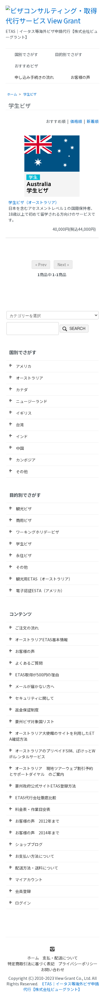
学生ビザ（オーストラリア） (33, 202)
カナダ (21, 389)
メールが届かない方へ (34, 686)
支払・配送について (60, 958)
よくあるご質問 (29, 663)
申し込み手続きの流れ (34, 77)
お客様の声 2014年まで (37, 832)
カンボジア (25, 460)
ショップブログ (29, 844)
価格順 (76, 121)
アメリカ (23, 366)
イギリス (23, 413)
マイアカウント (29, 879)
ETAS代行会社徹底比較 (35, 797)
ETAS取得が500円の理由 (37, 674)
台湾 (19, 424)
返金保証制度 (27, 710)
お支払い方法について (34, 856)
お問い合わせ (52, 969)
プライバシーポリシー (77, 963)
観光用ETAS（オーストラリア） (44, 579)
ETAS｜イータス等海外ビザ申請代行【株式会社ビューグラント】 (61, 986)
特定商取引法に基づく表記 (31, 963)
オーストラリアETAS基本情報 (41, 639)
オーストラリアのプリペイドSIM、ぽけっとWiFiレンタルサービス (52, 753)
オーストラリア (29, 378)
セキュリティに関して (34, 698)
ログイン (23, 903)
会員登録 (23, 891)
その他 (21, 471)
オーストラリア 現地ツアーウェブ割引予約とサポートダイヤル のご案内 (51, 771)
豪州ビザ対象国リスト (34, 721)
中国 (19, 448)
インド (21, 436)
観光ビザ (23, 508)
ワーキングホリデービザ (37, 532)
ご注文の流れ (27, 628)
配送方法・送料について (36, 868)
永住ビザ (23, 555)
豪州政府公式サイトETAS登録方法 (45, 786)
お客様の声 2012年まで (37, 821)
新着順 (93, 121)
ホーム (12, 94)
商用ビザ (23, 520)
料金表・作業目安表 (32, 809)
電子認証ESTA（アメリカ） (40, 590)
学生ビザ (30, 94)
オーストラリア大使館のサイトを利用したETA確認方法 (52, 736)
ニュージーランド (31, 401)
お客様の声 (80, 77)
